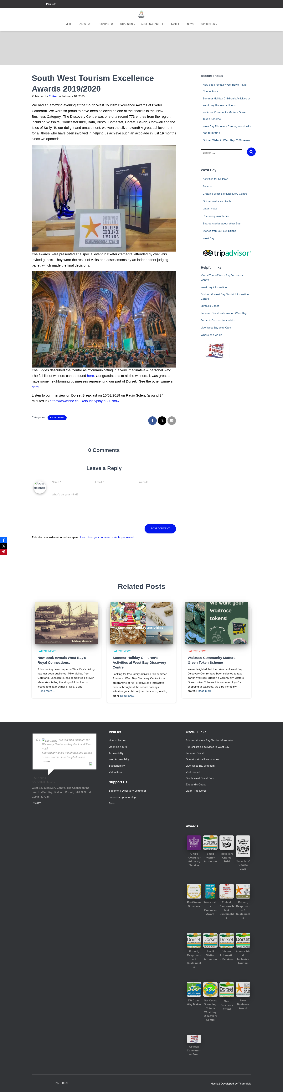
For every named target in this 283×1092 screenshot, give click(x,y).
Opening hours (118, 746)
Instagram (38, 4)
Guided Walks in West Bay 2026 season (227, 140)
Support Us (207, 24)
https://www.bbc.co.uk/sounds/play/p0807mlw (84, 401)
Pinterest (50, 4)
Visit (69, 24)
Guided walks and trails (217, 201)
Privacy (36, 802)
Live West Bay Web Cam (216, 327)
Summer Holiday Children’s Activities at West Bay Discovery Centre (139, 662)
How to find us (117, 740)
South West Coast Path (200, 778)
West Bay (208, 238)
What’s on (126, 24)
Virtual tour (115, 772)
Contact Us (107, 24)
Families (176, 24)
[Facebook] (3, 540)
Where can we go (211, 334)
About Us (86, 24)
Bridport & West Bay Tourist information (210, 740)
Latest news (57, 418)
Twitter (42, 4)
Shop (112, 803)
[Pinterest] (3, 552)
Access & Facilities (153, 24)
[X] (3, 546)
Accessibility (116, 753)
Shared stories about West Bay (221, 223)
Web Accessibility (119, 759)
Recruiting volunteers (216, 216)
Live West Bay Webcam (200, 765)
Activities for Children (215, 178)
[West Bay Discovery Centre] (141, 14)
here (90, 376)
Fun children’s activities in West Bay (207, 746)
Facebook (33, 4)
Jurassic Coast (210, 305)
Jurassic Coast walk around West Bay (224, 313)
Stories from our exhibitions (219, 230)
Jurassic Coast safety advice (218, 320)
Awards (207, 186)
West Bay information (214, 287)
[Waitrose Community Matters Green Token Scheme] (216, 622)
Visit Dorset (193, 772)
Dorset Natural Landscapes (202, 759)
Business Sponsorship (122, 797)
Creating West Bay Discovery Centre (225, 193)
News (190, 24)
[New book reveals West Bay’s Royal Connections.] (66, 622)
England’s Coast (196, 784)
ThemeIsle (244, 1083)
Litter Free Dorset (196, 790)
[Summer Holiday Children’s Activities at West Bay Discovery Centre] (141, 622)
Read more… (47, 690)
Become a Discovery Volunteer (127, 790)
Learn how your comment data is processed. (107, 537)
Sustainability (117, 765)
